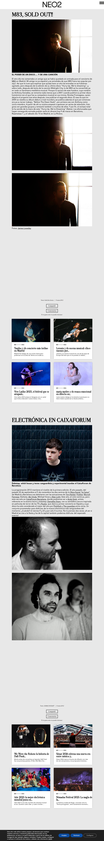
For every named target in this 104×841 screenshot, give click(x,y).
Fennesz (15, 497)
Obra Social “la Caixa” (80, 492)
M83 (14, 81)
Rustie (44, 504)
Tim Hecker (71, 495)
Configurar (90, 835)
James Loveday (24, 228)
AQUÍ (50, 839)
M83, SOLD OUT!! (32, 14)
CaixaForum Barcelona (36, 499)
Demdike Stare (54, 502)
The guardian (69, 506)
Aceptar (64, 835)
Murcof (87, 495)
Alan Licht (56, 497)
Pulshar (80, 495)
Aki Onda (32, 497)
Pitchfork (57, 506)
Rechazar (77, 835)
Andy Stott (72, 499)
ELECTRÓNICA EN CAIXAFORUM (51, 420)
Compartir (52, 306)
